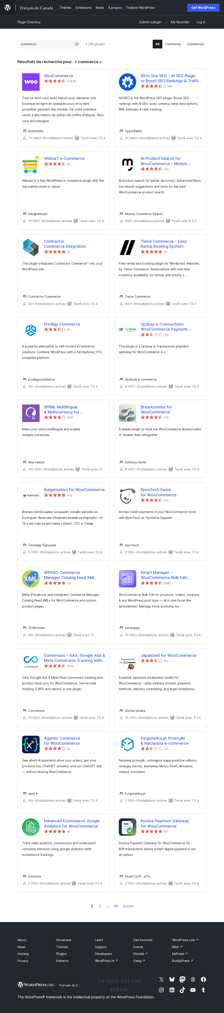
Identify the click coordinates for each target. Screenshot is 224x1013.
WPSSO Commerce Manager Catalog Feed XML (69, 575)
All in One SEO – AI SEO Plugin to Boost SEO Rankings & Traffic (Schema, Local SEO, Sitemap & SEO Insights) (170, 78)
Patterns (62, 961)
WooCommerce (58, 75)
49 (116, 906)
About (22, 940)
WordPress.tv (106, 961)
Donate (140, 954)
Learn (99, 940)
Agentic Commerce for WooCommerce (62, 741)
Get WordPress (203, 7)
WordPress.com (185, 940)
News (22, 947)
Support (101, 947)
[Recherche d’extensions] (76, 44)
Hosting (23, 954)
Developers (103, 954)
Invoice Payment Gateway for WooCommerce (165, 823)
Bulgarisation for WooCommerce (74, 489)
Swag (139, 961)
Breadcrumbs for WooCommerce (156, 409)
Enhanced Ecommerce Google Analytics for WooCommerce (72, 823)
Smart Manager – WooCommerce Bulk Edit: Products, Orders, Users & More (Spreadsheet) (170, 575)
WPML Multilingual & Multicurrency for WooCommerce (61, 410)
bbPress (180, 954)
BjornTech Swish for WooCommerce (159, 492)
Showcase (63, 940)
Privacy (23, 961)
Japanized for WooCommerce (169, 655)
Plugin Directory (29, 22)
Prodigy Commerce (62, 324)
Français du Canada (73, 985)
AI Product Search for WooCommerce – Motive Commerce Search (164, 161)
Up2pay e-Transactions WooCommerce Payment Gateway (164, 327)
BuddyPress (182, 961)
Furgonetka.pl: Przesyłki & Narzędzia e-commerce (165, 741)
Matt (177, 947)
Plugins (61, 954)
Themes (62, 947)
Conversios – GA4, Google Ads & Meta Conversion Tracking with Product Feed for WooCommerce (74, 658)
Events (138, 947)
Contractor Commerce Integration (65, 244)
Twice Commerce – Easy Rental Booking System (164, 244)
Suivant (128, 906)
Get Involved (142, 940)
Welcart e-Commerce (64, 158)
